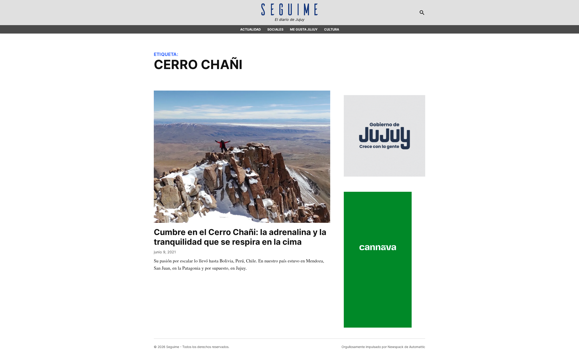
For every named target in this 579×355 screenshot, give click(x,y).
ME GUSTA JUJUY (304, 29)
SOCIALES (275, 29)
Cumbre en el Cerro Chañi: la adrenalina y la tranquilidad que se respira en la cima (240, 237)
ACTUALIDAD (250, 29)
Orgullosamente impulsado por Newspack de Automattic (383, 347)
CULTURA (331, 29)
